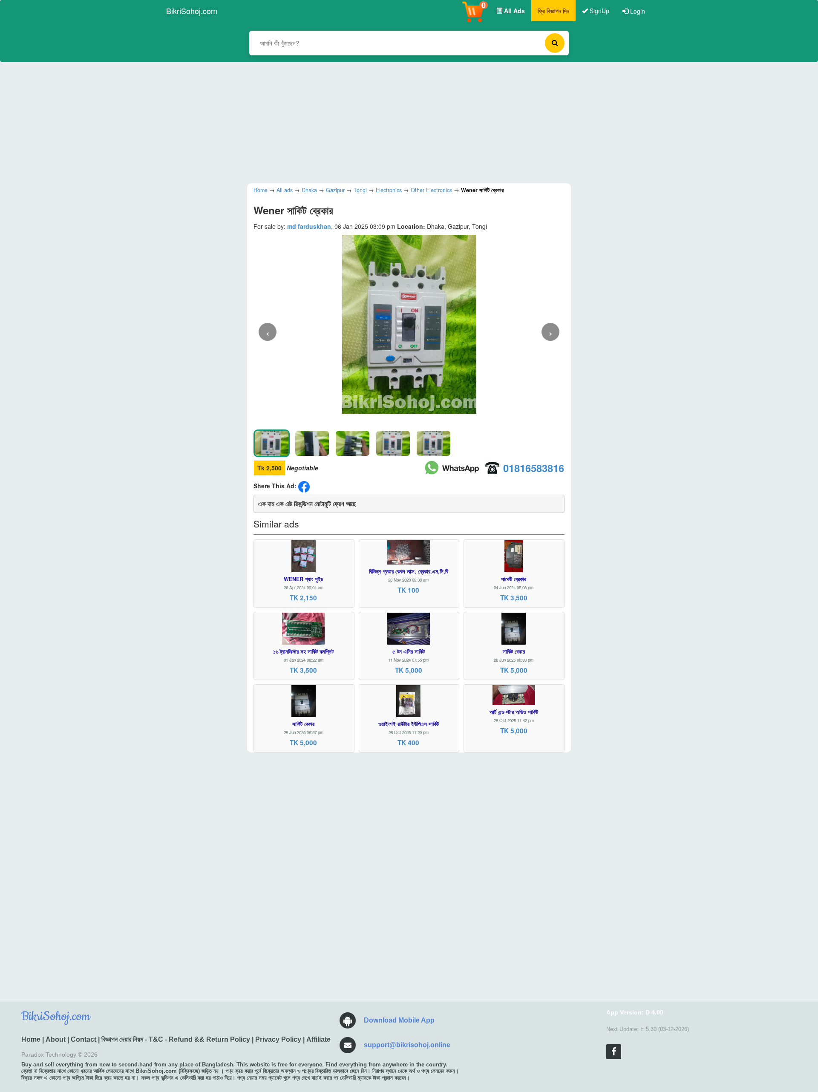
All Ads (513, 10)
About (56, 1039)
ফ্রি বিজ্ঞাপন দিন (553, 10)
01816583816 (533, 468)
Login (636, 11)
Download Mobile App (399, 1020)
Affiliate (318, 1039)
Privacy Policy (278, 1039)
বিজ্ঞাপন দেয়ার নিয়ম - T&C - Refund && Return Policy (175, 1039)
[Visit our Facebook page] (613, 1051)
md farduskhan (309, 226)
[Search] (555, 43)
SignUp (598, 10)
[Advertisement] (402, 121)
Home (30, 1039)
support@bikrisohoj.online (407, 1045)
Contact (83, 1039)
